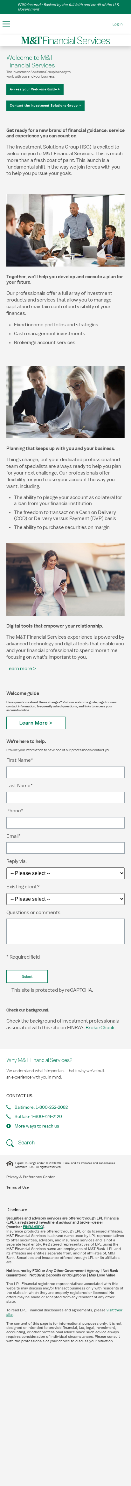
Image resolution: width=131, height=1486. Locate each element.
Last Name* (19, 785)
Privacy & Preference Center (30, 1177)
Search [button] (26, 1142)
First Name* (19, 760)
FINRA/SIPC (33, 1226)
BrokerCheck (100, 1027)
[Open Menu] (6, 24)
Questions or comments (33, 912)
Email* (13, 836)
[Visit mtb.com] (65, 23)
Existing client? (23, 886)
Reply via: (16, 861)
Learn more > (21, 668)
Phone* (14, 810)
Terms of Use (17, 1187)
